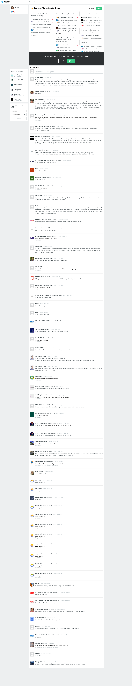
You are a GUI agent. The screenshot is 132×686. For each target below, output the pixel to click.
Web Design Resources (20, 75)
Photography (18, 99)
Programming (18, 85)
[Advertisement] (19, 42)
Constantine (17, 90)
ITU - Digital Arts (18, 80)
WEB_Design (19, 94)
